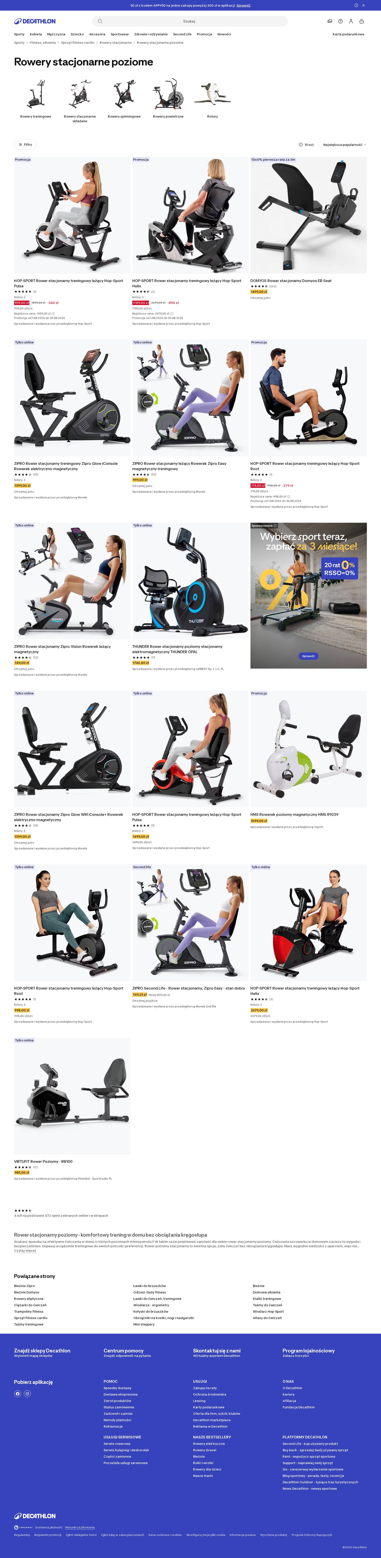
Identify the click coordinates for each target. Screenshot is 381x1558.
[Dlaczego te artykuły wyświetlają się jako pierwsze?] (301, 144)
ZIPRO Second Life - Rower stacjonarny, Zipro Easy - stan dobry (188, 988)
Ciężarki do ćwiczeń (30, 1305)
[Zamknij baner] (363, 5)
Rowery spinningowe (124, 116)
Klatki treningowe (267, 1299)
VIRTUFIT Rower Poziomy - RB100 (43, 1161)
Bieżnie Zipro (24, 1286)
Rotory (212, 116)
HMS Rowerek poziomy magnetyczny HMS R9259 (294, 814)
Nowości (224, 34)
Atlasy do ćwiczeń (267, 1318)
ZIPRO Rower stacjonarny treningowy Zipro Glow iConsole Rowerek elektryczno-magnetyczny (66, 466)
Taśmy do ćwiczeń (267, 1305)
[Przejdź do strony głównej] (35, 21)
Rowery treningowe (35, 116)
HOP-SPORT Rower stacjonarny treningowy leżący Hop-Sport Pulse (69, 283)
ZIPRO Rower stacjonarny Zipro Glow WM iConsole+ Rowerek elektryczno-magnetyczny (69, 817)
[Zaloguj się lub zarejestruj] (351, 21)
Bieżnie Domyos (26, 1292)
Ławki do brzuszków (149, 1286)
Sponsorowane (262, 525)
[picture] (72, 215)
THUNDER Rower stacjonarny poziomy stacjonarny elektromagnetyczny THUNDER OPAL (177, 649)
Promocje (204, 34)
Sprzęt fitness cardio (30, 1318)
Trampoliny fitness (28, 1311)
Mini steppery (144, 1324)
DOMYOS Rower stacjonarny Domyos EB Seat (291, 280)
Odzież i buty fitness (149, 1292)
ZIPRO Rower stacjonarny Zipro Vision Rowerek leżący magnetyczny (63, 649)
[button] (53, 313)
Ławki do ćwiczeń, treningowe (157, 1299)
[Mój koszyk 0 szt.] (361, 21)
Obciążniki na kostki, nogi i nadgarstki (163, 1318)
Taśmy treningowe (28, 1324)
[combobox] (345, 144)
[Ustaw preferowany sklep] (330, 21)
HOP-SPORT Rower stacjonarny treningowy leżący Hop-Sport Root (305, 466)
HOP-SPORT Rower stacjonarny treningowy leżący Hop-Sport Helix (187, 283)
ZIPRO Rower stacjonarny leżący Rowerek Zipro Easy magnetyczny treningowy (179, 466)
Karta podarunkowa (348, 34)
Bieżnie (259, 1286)
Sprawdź (308, 656)
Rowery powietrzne (168, 116)
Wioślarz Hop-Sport (268, 1311)
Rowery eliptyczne (28, 1299)
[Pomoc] (340, 21)
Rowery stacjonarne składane (80, 118)
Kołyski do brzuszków (150, 1311)
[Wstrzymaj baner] (356, 5)
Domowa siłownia (266, 1292)
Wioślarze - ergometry (151, 1305)
